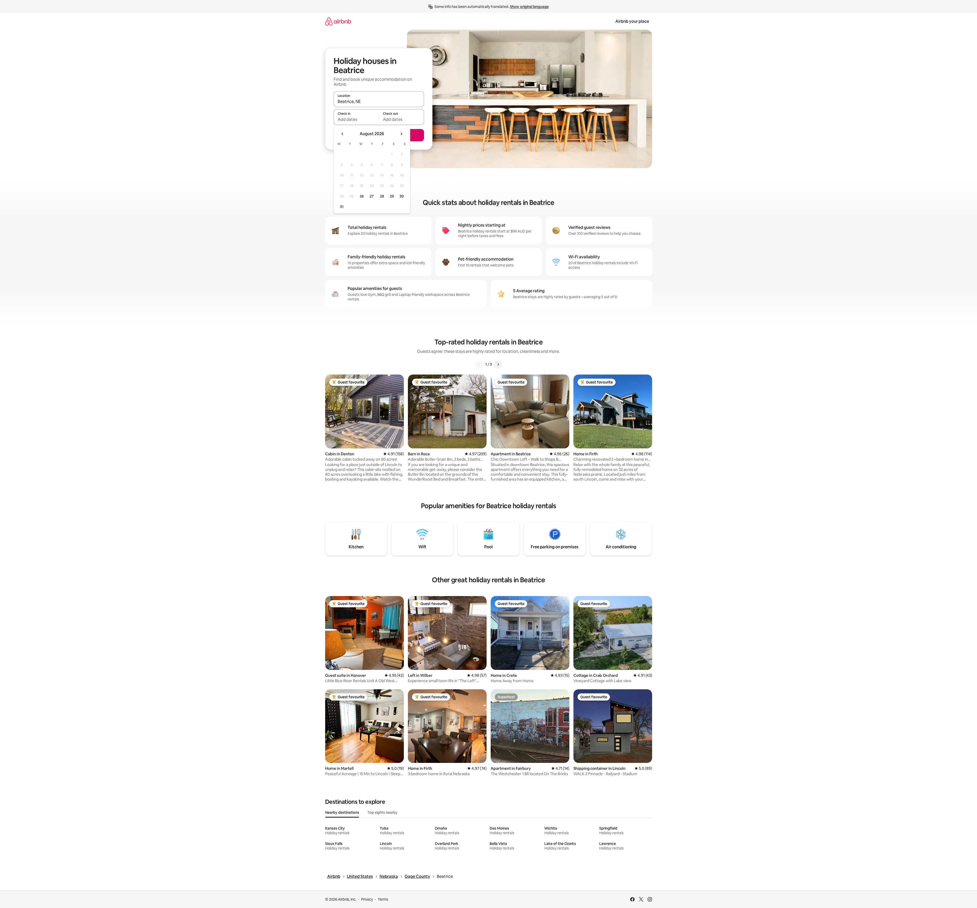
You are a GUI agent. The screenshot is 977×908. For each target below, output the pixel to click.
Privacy (367, 899)
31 (342, 206)
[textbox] (356, 119)
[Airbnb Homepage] (338, 21)
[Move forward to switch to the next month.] (401, 133)
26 (362, 196)
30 (401, 196)
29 (392, 196)
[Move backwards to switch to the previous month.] (342, 133)
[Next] (498, 364)
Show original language (529, 6)
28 (382, 196)
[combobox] (379, 101)
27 (372, 196)
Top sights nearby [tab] (382, 812)
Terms (383, 899)
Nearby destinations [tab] (342, 812)
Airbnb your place (632, 21)
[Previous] (479, 364)
